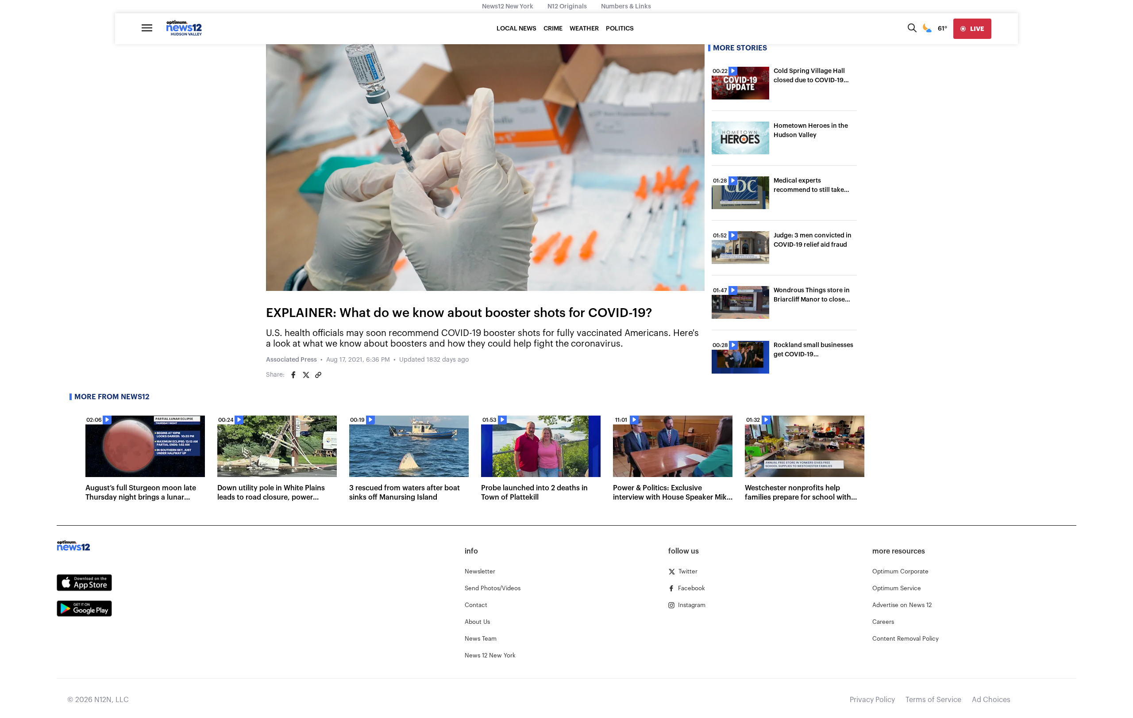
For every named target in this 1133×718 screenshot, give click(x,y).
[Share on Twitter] (305, 374)
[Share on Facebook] (293, 374)
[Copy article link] (318, 374)
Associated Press (291, 360)
